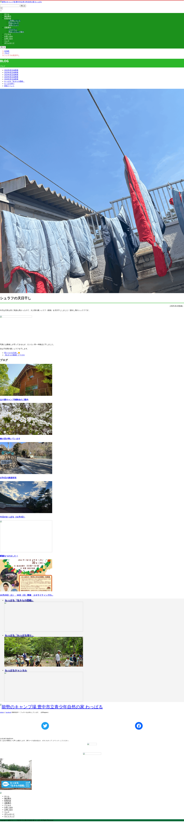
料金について (14, 23)
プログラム (13, 30)
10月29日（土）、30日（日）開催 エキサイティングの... (26, 595)
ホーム (6, 14)
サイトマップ (9, 816)
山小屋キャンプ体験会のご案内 (14, 399)
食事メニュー (14, 25)
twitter (2, 712)
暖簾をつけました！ (9, 556)
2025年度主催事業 (11, 77)
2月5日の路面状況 (8, 478)
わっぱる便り (9, 84)
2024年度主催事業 (11, 75)
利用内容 (7, 18)
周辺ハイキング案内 (16, 32)
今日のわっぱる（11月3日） (13, 517)
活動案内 (7, 27)
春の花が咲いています (10, 439)
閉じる (23, 6)
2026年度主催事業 (11, 79)
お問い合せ (8, 38)
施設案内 (7, 16)
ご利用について (14, 21)
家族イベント (9, 86)
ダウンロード (9, 43)
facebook (8, 712)
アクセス (7, 34)
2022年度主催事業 (11, 70)
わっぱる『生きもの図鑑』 (14, 81)
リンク (6, 41)
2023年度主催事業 (11, 72)
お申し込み (8, 36)
